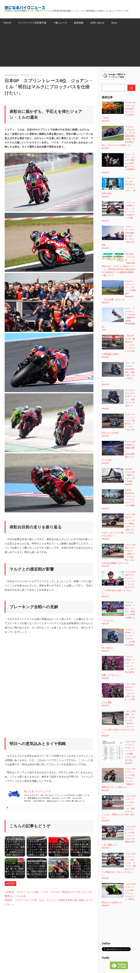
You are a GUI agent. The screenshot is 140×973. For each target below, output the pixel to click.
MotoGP (7, 22)
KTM (104, 330)
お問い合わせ (97, 22)
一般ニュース (60, 22)
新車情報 (78, 22)
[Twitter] (7, 807)
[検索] (131, 88)
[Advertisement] (70, 47)
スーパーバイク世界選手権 (32, 22)
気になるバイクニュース (31, 75)
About (114, 22)
